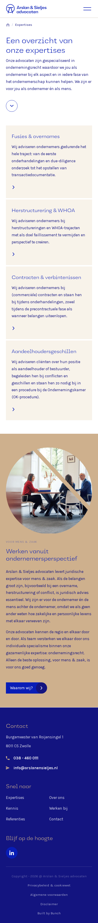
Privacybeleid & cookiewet (49, 885)
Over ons (56, 797)
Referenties (15, 819)
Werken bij (58, 808)
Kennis (12, 808)
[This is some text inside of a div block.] (12, 106)
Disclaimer (49, 904)
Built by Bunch (49, 913)
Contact (56, 819)
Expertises (23, 25)
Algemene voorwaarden (49, 894)
